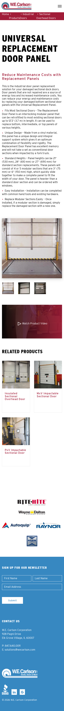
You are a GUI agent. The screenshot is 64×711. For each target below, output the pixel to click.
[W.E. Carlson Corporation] (20, 673)
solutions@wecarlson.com (20, 649)
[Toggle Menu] (60, 6)
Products (14, 18)
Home (5, 14)
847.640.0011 (13, 645)
